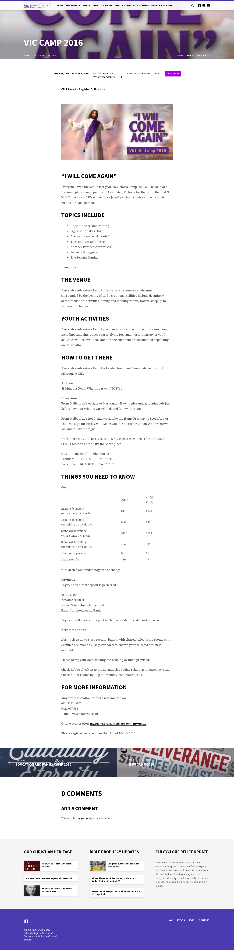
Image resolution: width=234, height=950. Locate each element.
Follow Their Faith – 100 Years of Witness (58, 865)
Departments (72, 5)
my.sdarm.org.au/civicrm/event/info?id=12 (118, 723)
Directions (173, 73)
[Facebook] (199, 5)
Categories (202, 55)
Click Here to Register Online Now (83, 89)
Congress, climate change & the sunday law (123, 865)
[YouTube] (204, 5)
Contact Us (133, 5)
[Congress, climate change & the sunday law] (98, 866)
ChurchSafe (165, 5)
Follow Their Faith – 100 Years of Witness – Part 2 (58, 890)
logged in (82, 818)
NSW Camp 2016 (141, 764)
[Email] (208, 5)
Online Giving (149, 5)
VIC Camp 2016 (49, 55)
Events (86, 5)
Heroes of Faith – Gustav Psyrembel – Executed (49, 878)
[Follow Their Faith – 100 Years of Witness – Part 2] (32, 890)
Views (188, 55)
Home (60, 5)
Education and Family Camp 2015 (43, 764)
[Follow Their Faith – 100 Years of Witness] (32, 866)
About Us (119, 5)
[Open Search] (192, 5)
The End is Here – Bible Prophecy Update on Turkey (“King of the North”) (113, 880)
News (95, 5)
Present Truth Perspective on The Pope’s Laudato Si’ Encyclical (116, 893)
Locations (106, 5)
